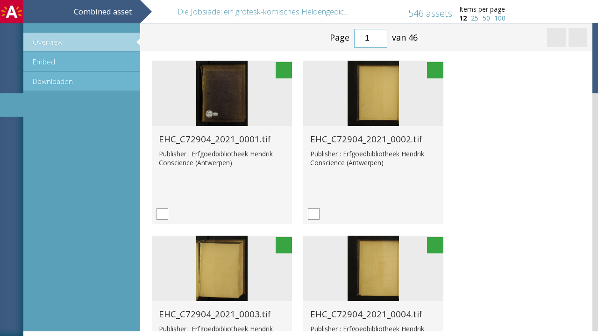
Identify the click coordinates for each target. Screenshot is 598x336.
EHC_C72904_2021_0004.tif (366, 314)
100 (499, 18)
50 (486, 18)
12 (463, 18)
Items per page (482, 9)
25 (474, 18)
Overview (48, 42)
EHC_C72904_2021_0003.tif (215, 314)
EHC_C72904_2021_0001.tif (215, 139)
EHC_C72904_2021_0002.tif (366, 139)
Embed (44, 61)
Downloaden (53, 81)
